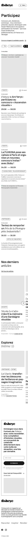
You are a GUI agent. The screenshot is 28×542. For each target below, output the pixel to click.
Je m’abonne (14, 463)
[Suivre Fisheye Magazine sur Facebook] (2, 530)
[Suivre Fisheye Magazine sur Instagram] (6, 530)
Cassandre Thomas (11, 396)
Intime (14, 369)
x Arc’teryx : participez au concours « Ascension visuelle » (13, 101)
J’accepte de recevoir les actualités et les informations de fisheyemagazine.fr (14, 468)
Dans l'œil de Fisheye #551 (13, 473)
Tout (5, 46)
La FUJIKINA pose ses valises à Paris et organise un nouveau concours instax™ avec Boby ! (13, 158)
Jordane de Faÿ (18, 333)
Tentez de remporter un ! (13, 228)
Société (4, 307)
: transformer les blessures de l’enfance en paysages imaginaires (12, 377)
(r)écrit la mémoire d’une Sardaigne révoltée (11, 315)
